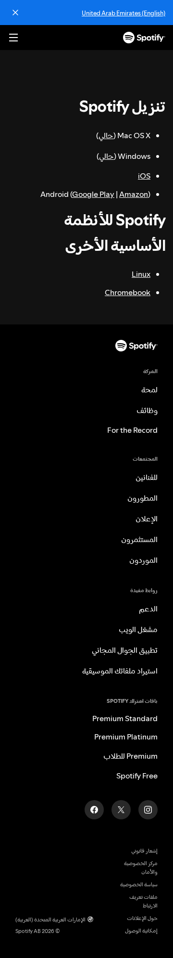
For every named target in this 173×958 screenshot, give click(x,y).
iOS (144, 175)
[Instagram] (148, 809)
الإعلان (147, 518)
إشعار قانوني (144, 850)
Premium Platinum (126, 736)
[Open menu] (13, 37)
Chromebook (127, 292)
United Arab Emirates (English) (123, 13)
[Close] (15, 12)
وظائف (147, 410)
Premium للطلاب (130, 756)
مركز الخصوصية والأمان (141, 868)
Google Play (93, 194)
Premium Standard (125, 718)
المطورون (142, 497)
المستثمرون (139, 539)
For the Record (132, 430)
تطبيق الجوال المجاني (125, 650)
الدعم (148, 608)
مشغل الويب (138, 629)
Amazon (133, 194)
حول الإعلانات (142, 918)
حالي (106, 135)
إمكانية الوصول (141, 930)
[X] (121, 809)
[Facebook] (94, 809)
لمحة (149, 389)
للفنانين (147, 477)
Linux (141, 274)
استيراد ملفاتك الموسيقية (120, 670)
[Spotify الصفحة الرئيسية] (144, 37)
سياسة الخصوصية (139, 884)
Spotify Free (137, 775)
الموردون (143, 560)
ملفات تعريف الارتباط (143, 901)
